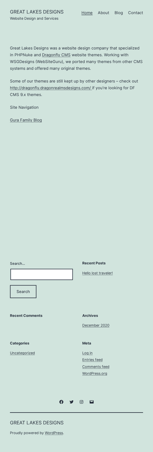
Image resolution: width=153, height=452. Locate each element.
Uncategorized (22, 353)
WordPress (54, 433)
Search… (17, 263)
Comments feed (95, 367)
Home (87, 12)
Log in (87, 353)
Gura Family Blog (26, 120)
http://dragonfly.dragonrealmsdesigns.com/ (51, 87)
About (103, 12)
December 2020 (95, 325)
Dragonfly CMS (56, 54)
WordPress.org (94, 373)
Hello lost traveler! (97, 273)
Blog (119, 12)
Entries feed (92, 360)
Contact (135, 12)
